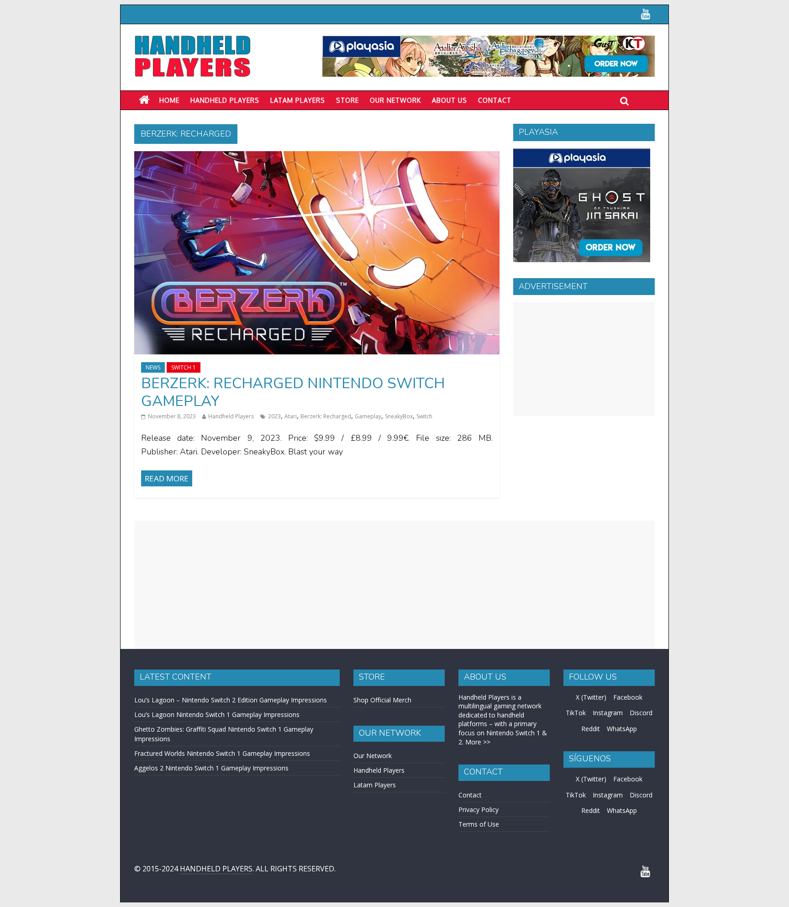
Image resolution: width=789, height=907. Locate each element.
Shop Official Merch (382, 700)
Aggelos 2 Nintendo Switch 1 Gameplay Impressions (211, 768)
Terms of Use (478, 824)
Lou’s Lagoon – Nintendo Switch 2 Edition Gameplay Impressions (230, 700)
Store (347, 100)
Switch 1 (183, 367)
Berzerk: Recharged (325, 416)
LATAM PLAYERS (297, 100)
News (153, 367)
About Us (449, 100)
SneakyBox (399, 416)
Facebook (627, 697)
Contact (494, 100)
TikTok (576, 712)
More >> (477, 742)
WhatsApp (622, 728)
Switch (424, 416)
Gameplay (368, 416)
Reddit (590, 728)
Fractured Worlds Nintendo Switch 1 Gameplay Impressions (222, 753)
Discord (641, 712)
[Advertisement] (584, 359)
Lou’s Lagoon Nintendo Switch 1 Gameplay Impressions (217, 714)
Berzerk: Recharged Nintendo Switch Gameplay (293, 392)
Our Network (395, 100)
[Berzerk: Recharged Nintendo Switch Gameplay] (317, 157)
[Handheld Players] (144, 100)
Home (169, 100)
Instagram (608, 712)
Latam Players (374, 784)
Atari (290, 416)
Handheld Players (224, 100)
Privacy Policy (478, 809)
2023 (274, 416)
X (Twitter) (591, 697)
